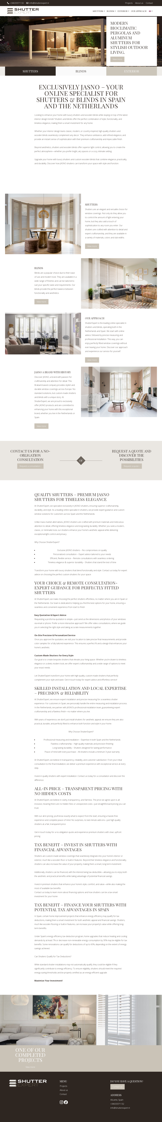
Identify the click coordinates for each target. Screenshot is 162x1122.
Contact (149, 3)
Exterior (122, 11)
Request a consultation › (30, 466)
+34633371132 (17, 3)
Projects (129, 3)
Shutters (98, 11)
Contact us (117, 1086)
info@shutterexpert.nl (39, 3)
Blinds (110, 11)
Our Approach (138, 11)
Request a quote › (132, 466)
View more (117, 59)
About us (139, 3)
